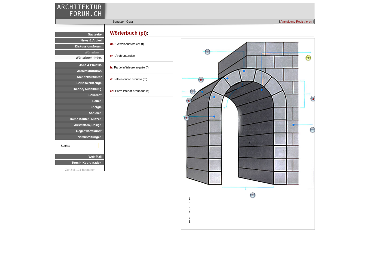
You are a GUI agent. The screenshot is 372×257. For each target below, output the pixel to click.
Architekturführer (89, 77)
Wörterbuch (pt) (128, 33)
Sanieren (95, 113)
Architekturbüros (89, 71)
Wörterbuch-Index (89, 57)
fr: (112, 67)
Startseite (95, 34)
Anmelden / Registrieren (296, 21)
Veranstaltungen (90, 137)
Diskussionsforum (88, 46)
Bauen (97, 101)
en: (112, 55)
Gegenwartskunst (89, 131)
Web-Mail (95, 156)
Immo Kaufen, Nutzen (86, 119)
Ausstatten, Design (88, 125)
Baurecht (95, 95)
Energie (96, 107)
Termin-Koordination (87, 162)
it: (112, 79)
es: (112, 90)
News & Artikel (91, 40)
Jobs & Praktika (90, 65)
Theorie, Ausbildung (87, 89)
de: (112, 44)
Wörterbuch (93, 52)
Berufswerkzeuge (89, 83)
